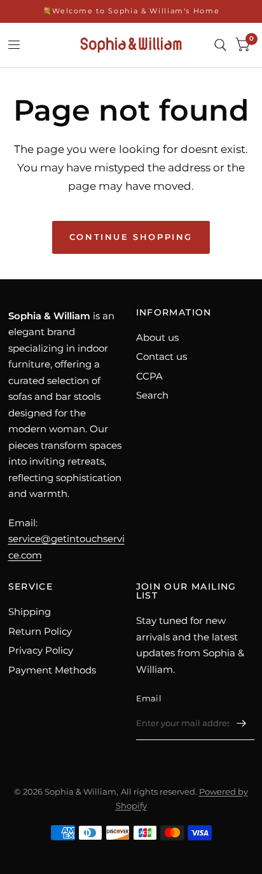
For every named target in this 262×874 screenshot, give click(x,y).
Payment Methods (52, 670)
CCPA (149, 376)
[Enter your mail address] (241, 723)
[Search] (220, 45)
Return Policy (40, 631)
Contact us (161, 356)
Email (149, 698)
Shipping (29, 612)
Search (152, 395)
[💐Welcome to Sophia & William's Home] (131, 11)
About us (157, 337)
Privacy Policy (40, 650)
